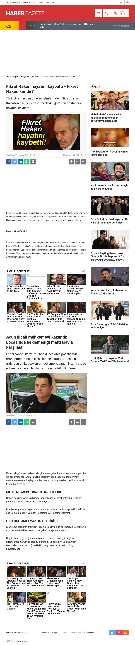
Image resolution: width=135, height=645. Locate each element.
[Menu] (98, 13)
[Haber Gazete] (25, 13)
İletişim (64, 633)
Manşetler (16, 3)
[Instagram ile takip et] (119, 632)
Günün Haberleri (29, 3)
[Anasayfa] (7, 3)
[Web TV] (121, 2)
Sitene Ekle (50, 3)
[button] (71, 161)
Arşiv (40, 3)
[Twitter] (14, 161)
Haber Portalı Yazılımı (19, 641)
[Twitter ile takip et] (112, 632)
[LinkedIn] (20, 161)
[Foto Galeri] (127, 2)
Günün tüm (120, 25)
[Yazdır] (33, 161)
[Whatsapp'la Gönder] (26, 161)
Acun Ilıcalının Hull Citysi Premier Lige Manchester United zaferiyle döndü (66, 25)
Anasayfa (44, 633)
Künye (54, 633)
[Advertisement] (67, 52)
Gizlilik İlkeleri (75, 633)
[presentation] (15, 25)
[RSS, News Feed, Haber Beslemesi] (125, 632)
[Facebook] (8, 161)
